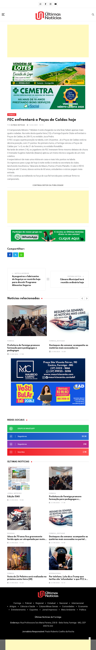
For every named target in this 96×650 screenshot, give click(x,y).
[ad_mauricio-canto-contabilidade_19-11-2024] (48, 370)
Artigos (13, 606)
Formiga (10, 341)
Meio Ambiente (68, 609)
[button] (82, 298)
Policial (28, 603)
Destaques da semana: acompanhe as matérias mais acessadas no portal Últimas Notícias (68, 539)
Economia (83, 606)
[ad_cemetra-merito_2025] (48, 97)
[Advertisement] (48, 41)
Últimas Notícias (18, 125)
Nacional (63, 603)
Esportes (34, 609)
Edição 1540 (13, 497)
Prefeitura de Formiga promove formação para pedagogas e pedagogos (23, 348)
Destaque (61, 341)
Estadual (51, 603)
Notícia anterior (22, 273)
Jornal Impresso (14, 493)
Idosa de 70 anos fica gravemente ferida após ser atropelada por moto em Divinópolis (26, 539)
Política (82, 609)
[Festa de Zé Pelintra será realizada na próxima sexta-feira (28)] (19, 558)
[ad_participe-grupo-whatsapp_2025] (48, 235)
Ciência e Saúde (27, 606)
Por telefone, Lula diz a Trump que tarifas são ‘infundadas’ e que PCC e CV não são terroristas (67, 579)
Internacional (55, 573)
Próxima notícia (74, 276)
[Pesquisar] (93, 14)
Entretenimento (18, 609)
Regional (11, 533)
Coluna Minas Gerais (48, 606)
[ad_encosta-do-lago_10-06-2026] (48, 73)
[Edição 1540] (19, 478)
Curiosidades (68, 606)
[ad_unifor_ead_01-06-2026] (48, 394)
